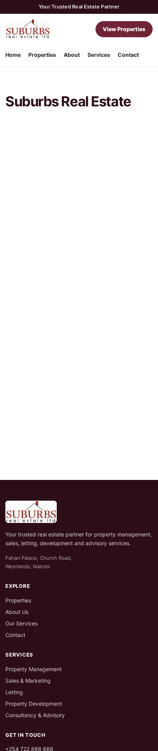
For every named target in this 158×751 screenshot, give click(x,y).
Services (98, 54)
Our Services (21, 623)
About (72, 54)
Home (13, 54)
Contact (128, 54)
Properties (42, 54)
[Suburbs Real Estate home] (27, 29)
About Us (16, 612)
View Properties (124, 29)
